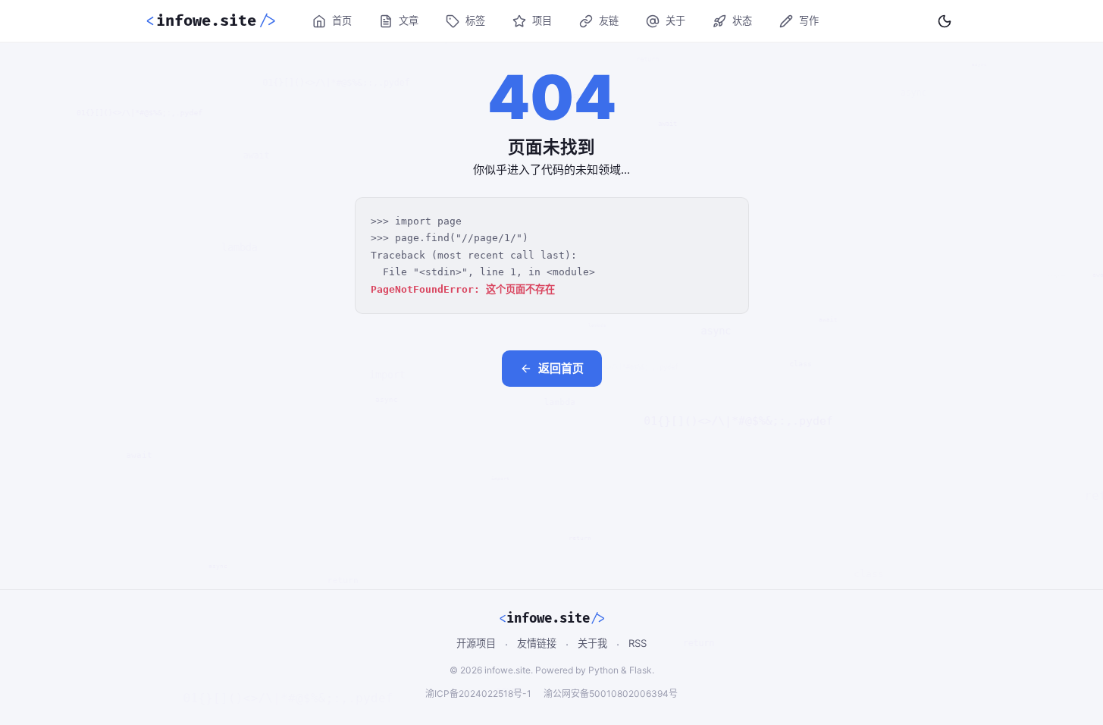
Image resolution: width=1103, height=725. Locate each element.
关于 (675, 20)
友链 (609, 20)
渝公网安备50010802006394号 (611, 693)
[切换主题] (944, 21)
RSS (637, 643)
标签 (475, 20)
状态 (742, 20)
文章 (408, 20)
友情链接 (536, 643)
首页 (342, 20)
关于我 (592, 643)
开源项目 (476, 643)
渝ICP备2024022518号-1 (478, 693)
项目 (542, 20)
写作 (809, 20)
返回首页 (561, 368)
